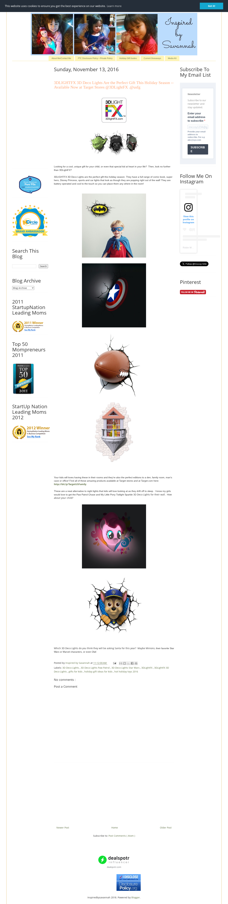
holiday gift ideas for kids (98, 671)
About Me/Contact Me (61, 58)
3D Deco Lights (71, 667)
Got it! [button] (211, 6)
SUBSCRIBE (198, 149)
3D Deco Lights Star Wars (125, 667)
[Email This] (120, 663)
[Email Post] (114, 662)
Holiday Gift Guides (128, 58)
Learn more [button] (114, 6)
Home (114, 827)
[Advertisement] (114, 793)
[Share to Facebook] (132, 663)
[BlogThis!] (124, 663)
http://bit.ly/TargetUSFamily (70, 484)
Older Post (166, 827)
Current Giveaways (152, 58)
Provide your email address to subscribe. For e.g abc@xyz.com (196, 136)
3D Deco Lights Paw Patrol (95, 667)
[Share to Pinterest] (136, 663)
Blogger (135, 897)
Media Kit (172, 58)
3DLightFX (147, 667)
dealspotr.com (114, 866)
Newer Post (62, 827)
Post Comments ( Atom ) (121, 835)
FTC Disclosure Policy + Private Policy (95, 58)
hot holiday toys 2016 (126, 671)
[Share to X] (128, 663)
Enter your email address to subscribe (196, 117)
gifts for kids (76, 671)
